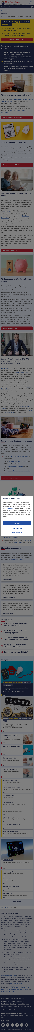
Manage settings (17, 533)
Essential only (17, 528)
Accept (17, 523)
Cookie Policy (9, 509)
